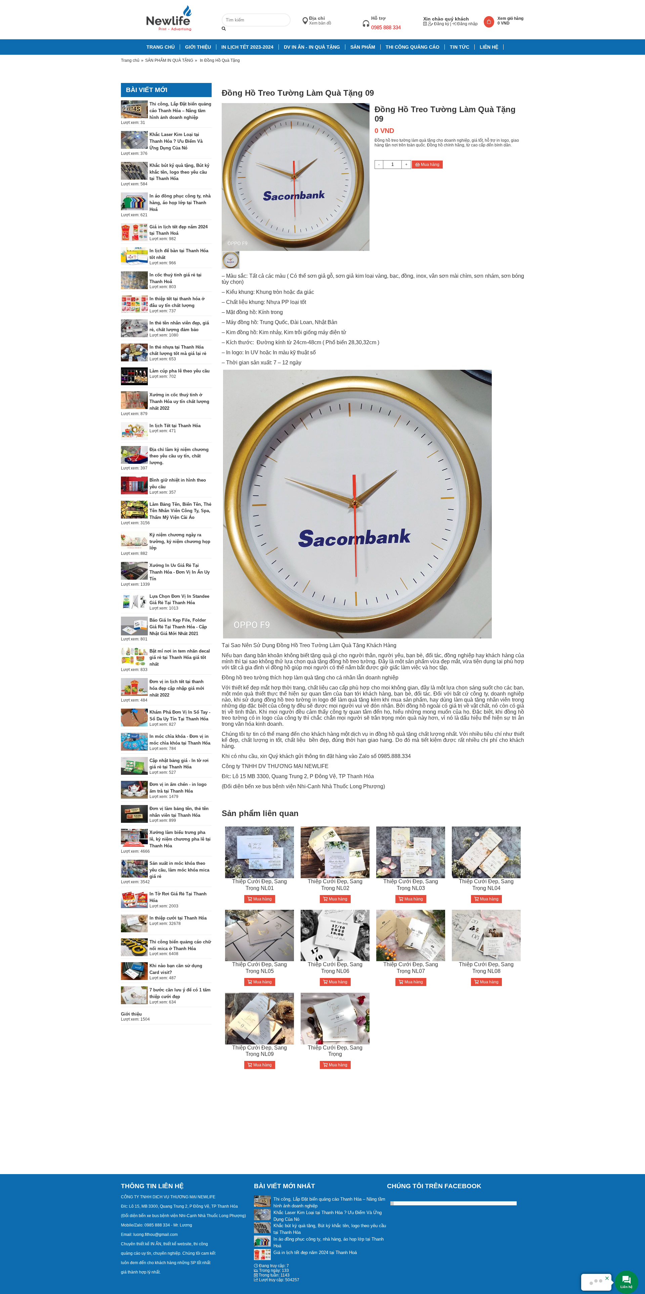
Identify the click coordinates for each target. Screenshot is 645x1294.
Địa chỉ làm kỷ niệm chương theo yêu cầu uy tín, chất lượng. (179, 456)
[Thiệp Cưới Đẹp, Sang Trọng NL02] (335, 852)
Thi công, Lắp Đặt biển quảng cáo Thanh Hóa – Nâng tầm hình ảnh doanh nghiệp (180, 110)
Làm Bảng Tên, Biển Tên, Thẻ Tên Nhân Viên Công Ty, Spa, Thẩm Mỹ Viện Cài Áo (180, 511)
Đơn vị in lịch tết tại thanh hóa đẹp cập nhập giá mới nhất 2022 (176, 688)
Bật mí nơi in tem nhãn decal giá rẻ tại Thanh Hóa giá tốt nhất (179, 658)
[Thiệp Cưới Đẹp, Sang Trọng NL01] (259, 852)
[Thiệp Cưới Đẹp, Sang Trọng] (335, 1018)
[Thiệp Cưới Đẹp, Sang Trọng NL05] (259, 935)
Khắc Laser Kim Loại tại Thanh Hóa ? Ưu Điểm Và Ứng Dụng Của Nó (176, 141)
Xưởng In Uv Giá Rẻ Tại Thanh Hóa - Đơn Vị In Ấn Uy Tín (179, 572)
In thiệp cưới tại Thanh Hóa (178, 918)
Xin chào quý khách (446, 18)
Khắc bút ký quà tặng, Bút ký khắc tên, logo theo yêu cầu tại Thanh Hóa (179, 172)
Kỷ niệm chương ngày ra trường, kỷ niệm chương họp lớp (179, 541)
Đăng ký (441, 23)
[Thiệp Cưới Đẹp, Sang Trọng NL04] (486, 852)
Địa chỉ (317, 18)
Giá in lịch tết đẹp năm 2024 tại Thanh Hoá (315, 1252)
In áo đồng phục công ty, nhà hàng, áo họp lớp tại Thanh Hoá (180, 202)
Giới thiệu (131, 1014)
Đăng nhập (467, 23)
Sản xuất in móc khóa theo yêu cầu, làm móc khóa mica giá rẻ (179, 870)
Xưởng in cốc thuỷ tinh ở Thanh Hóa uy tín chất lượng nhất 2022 (179, 401)
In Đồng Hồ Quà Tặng (220, 60)
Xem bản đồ (320, 23)
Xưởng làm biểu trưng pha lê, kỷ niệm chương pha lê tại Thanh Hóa (180, 839)
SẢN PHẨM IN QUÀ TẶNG (169, 60)
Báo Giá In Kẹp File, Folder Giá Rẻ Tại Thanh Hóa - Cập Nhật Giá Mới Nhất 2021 (178, 627)
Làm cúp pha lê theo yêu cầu (179, 370)
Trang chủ (130, 60)
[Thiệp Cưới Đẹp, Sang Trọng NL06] (335, 935)
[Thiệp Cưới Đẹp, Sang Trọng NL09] (259, 1018)
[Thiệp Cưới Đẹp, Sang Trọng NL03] (410, 852)
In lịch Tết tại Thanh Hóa (175, 425)
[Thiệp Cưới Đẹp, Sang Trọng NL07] (410, 935)
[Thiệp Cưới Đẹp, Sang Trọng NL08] (486, 935)
